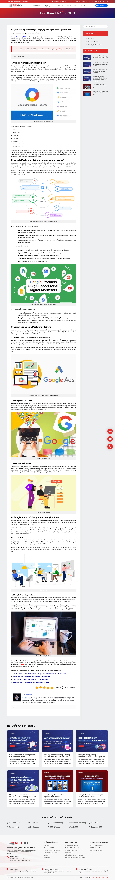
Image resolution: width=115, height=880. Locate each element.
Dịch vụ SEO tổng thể (71, 845)
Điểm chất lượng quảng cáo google (24, 682)
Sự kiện (46, 855)
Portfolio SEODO (49, 848)
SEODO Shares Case (96, 850)
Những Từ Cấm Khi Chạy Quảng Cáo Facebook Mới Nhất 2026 (100, 93)
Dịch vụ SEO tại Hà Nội (72, 848)
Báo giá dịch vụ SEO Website (74, 855)
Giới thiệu (47, 845)
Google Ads (16, 676)
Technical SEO (96, 827)
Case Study (84, 6)
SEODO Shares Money (96, 845)
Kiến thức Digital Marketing (93, 45)
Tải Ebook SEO (71, 6)
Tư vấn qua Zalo (102, 5)
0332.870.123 (20, 858)
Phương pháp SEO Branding (52, 850)
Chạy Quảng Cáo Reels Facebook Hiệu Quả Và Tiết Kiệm (99, 86)
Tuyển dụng (47, 857)
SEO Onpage (34, 827)
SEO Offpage (55, 827)
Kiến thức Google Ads (91, 42)
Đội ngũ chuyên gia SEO (51, 853)
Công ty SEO (69, 853)
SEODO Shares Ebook (96, 848)
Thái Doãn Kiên (26, 697)
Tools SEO (74, 827)
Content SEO (14, 827)
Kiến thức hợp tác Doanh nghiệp (75, 857)
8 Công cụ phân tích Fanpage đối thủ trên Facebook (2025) (100, 56)
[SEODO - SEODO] (14, 5)
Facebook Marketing (78, 823)
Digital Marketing (56, 823)
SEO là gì (94, 823)
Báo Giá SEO (59, 6)
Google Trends (17, 674)
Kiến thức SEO (89, 39)
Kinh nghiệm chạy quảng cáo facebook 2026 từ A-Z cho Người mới (100, 71)
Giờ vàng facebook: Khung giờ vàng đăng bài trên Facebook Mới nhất (100, 64)
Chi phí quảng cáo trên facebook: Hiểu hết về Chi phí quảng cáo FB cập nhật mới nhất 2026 (100, 79)
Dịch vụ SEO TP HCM (71, 850)
